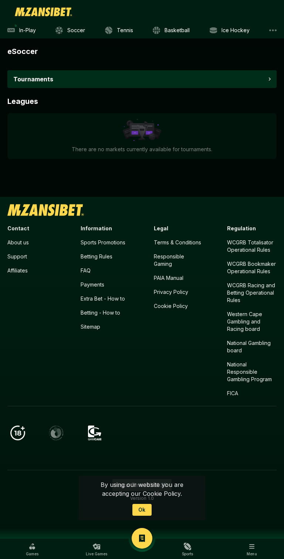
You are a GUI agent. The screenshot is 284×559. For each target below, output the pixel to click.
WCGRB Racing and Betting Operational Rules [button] (251, 292)
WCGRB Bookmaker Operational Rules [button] (251, 267)
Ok (141, 510)
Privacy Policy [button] (171, 292)
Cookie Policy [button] (171, 306)
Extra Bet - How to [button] (103, 298)
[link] (43, 11)
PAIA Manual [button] (168, 278)
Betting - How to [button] (100, 312)
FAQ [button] (86, 270)
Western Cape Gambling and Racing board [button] (244, 321)
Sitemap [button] (90, 326)
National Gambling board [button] (249, 346)
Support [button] (17, 256)
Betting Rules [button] (96, 256)
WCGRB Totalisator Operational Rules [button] (250, 246)
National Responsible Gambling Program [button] (249, 371)
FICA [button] (232, 393)
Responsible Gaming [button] (169, 260)
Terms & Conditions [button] (177, 242)
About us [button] (18, 242)
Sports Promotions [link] (103, 242)
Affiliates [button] (17, 270)
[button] (32, 549)
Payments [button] (92, 284)
